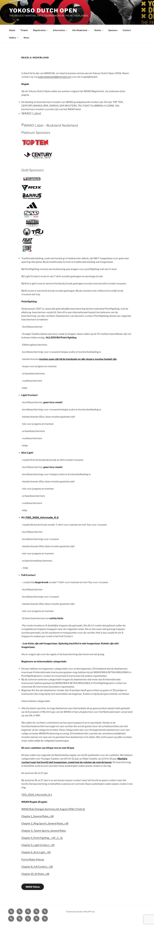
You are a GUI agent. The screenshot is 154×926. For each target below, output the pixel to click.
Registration (39, 30)
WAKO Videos (33, 887)
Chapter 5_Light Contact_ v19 (38, 845)
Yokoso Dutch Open (43, 10)
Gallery (12, 37)
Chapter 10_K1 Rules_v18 (35, 873)
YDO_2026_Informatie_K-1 (42, 517)
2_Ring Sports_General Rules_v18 (49, 823)
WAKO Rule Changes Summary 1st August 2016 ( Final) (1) (53, 809)
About (12, 30)
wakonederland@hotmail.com (54, 76)
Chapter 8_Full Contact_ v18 (37, 866)
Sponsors (112, 30)
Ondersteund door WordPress (80, 911)
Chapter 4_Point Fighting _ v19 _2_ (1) (42, 837)
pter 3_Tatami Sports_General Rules (46, 830)
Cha (23, 830)
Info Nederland (79, 30)
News (26, 37)
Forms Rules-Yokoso (32, 859)
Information (59, 30)
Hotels (97, 30)
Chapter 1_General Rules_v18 (37, 816)
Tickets (24, 30)
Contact (127, 30)
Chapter (26, 823)
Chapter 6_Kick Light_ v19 (36, 852)
